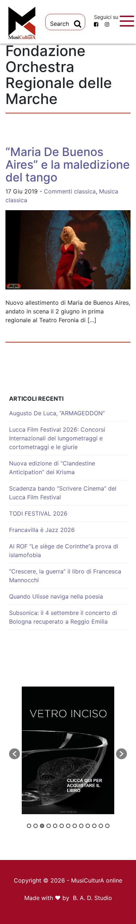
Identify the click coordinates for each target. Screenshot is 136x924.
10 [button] (88, 826)
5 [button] (55, 826)
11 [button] (94, 826)
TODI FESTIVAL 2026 (38, 513)
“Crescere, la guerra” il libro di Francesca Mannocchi (65, 576)
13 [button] (107, 826)
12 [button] (101, 826)
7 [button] (68, 826)
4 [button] (48, 826)
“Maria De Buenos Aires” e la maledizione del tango (67, 164)
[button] (14, 753)
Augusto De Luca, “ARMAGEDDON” (57, 413)
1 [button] (29, 826)
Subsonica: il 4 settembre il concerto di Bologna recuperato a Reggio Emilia (63, 617)
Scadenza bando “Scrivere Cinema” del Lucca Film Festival (62, 493)
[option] (68, 750)
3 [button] (42, 826)
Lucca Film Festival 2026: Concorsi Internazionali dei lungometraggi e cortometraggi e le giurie (57, 438)
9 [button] (81, 826)
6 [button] (61, 826)
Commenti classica (70, 191)
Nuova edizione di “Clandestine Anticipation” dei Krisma (52, 468)
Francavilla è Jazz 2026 (42, 529)
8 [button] (75, 826)
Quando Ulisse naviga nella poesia (56, 596)
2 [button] (35, 826)
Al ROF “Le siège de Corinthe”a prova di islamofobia (63, 551)
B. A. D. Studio (92, 897)
